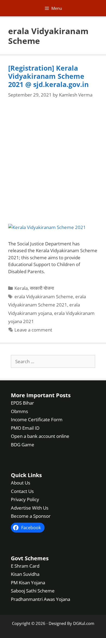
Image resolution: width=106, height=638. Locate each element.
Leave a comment (33, 330)
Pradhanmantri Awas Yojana (40, 599)
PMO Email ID (25, 428)
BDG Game (22, 444)
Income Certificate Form (37, 419)
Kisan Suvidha (25, 574)
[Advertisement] (53, 161)
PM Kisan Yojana (28, 582)
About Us (20, 483)
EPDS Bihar (22, 403)
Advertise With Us (29, 508)
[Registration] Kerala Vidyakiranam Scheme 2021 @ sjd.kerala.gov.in (48, 76)
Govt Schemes (30, 558)
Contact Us (22, 491)
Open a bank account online (40, 436)
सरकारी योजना (42, 288)
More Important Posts (41, 395)
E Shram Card (25, 566)
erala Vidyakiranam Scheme (43, 296)
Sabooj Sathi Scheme (33, 591)
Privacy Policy (25, 499)
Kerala (21, 288)
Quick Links (26, 475)
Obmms (19, 411)
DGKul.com (83, 623)
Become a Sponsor (31, 516)
